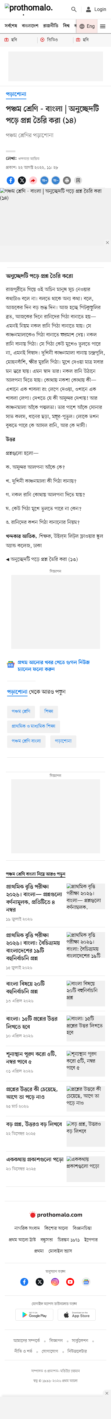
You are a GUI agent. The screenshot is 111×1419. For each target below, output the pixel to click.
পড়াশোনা (16, 94)
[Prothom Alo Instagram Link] (58, 1283)
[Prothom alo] (30, 9)
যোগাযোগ (50, 1351)
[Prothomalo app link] (34, 1315)
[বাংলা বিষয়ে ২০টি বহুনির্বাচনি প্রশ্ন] (86, 993)
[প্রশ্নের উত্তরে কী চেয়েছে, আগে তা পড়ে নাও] (86, 1099)
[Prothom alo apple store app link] (76, 1315)
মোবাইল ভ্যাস (60, 1251)
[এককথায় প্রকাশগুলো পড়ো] (86, 1169)
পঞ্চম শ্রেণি (21, 711)
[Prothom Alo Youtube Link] (73, 1283)
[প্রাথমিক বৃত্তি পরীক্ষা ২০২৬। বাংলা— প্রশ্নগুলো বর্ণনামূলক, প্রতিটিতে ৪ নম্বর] (86, 903)
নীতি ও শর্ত (23, 1351)
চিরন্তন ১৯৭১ (69, 1240)
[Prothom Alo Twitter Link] (42, 1283)
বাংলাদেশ (30, 26)
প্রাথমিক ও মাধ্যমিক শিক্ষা (33, 726)
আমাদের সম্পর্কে (26, 1341)
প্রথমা (39, 1251)
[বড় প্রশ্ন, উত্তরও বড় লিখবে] (86, 1134)
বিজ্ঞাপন (56, 1341)
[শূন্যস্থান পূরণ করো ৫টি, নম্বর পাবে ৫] (86, 1064)
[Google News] (86, 1283)
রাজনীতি (50, 26)
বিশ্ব (66, 26)
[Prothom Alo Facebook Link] (27, 1283)
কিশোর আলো (56, 1228)
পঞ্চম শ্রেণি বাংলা (26, 741)
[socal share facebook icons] (11, 183)
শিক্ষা (48, 711)
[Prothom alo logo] (55, 1216)
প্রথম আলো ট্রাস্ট (22, 1240)
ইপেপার (91, 1240)
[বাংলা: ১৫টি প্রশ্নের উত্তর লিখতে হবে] (86, 1028)
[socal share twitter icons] (22, 183)
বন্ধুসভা (47, 1240)
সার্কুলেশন (80, 1341)
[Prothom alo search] (74, 9)
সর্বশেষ (11, 26)
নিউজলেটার (77, 1351)
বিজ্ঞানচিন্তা (82, 1228)
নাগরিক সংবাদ (27, 1228)
